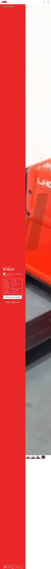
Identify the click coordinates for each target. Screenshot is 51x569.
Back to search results (8, 6)
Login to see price (10, 273)
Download (9, 566)
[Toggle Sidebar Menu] (48, 2)
